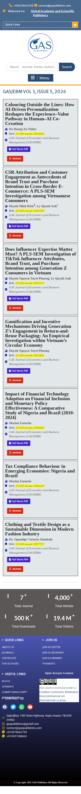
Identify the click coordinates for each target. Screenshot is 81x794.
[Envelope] (30, 707)
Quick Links (12, 24)
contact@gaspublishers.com (54, 5)
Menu (44, 78)
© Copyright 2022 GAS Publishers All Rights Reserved (40, 782)
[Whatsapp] (22, 707)
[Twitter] (13, 707)
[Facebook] (5, 707)
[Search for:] (40, 67)
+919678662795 (23, 5)
